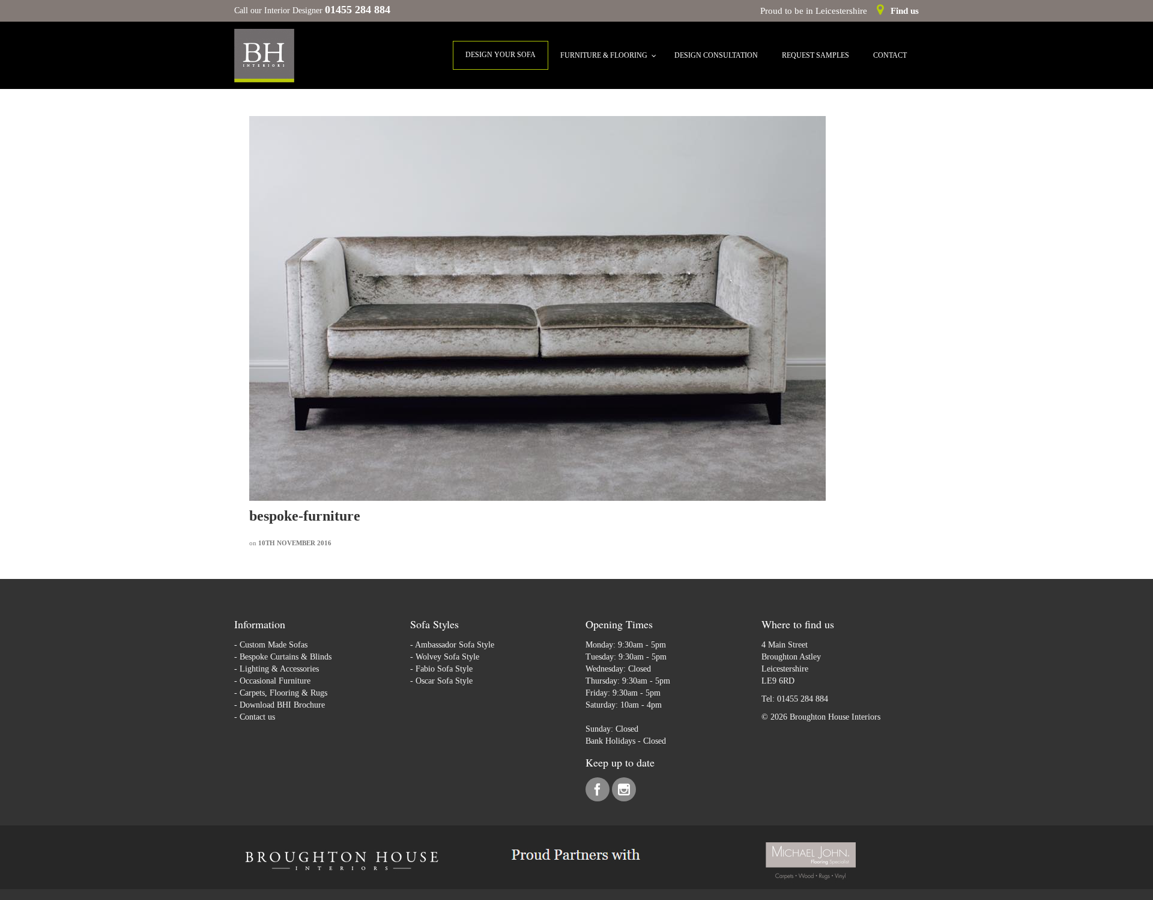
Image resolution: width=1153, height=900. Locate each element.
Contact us (257, 716)
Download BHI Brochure (282, 704)
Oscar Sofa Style (444, 680)
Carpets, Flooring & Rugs (283, 692)
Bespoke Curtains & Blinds (285, 656)
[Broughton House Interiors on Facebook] (599, 792)
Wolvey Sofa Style (447, 656)
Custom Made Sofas (273, 644)
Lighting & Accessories (279, 668)
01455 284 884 (802, 698)
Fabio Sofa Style (444, 668)
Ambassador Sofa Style (454, 644)
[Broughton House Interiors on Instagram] (624, 792)
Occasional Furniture (275, 680)
